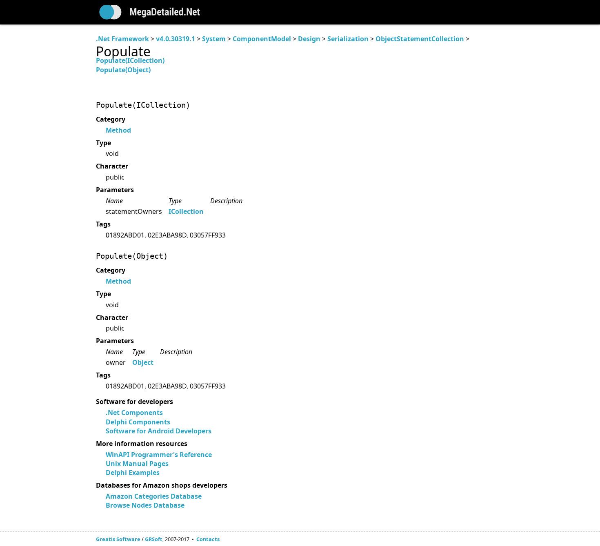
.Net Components (134, 412)
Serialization (348, 38)
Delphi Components (138, 421)
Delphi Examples (133, 472)
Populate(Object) (123, 69)
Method (118, 130)
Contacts (208, 539)
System (214, 38)
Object (142, 362)
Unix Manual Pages (137, 463)
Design (309, 38)
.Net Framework (122, 38)
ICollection (186, 211)
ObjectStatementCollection (420, 38)
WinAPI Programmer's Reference (159, 454)
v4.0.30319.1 (175, 38)
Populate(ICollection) (130, 60)
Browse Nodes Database (145, 505)
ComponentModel (262, 38)
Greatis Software (118, 539)
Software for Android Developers (158, 430)
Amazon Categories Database (154, 496)
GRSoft (153, 539)
